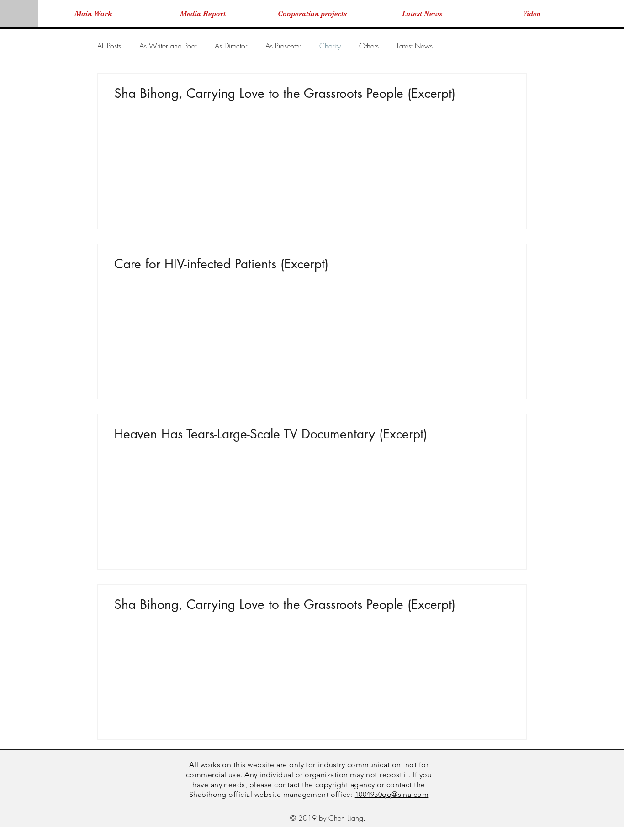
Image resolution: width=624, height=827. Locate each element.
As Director (231, 46)
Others (369, 46)
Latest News (415, 46)
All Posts (109, 46)
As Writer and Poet (167, 46)
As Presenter (283, 46)
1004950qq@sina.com (392, 794)
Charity (330, 46)
